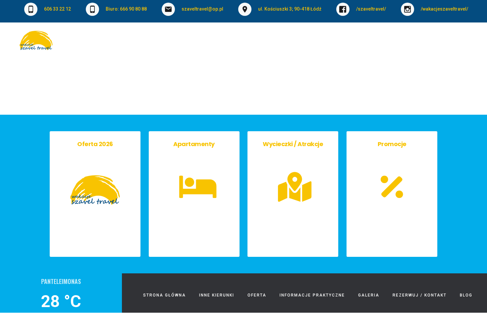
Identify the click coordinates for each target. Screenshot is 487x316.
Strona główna (118, 44)
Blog (462, 44)
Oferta (220, 44)
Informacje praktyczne (291, 44)
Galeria (354, 44)
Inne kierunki (175, 44)
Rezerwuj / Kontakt (410, 44)
